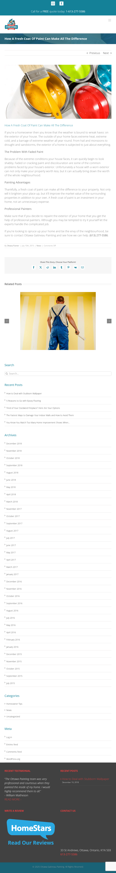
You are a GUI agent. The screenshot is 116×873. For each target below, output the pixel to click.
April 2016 (11, 632)
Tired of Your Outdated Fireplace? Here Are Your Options (33, 408)
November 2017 (14, 508)
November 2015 (14, 661)
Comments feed (14, 751)
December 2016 (14, 581)
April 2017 (11, 559)
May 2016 (11, 625)
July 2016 (10, 617)
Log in (9, 737)
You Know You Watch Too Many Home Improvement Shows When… (38, 422)
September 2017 (14, 523)
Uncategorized (13, 716)
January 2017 (12, 574)
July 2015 (10, 683)
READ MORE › (13, 799)
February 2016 (13, 639)
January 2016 (12, 646)
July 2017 (10, 538)
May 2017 (11, 552)
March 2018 (12, 501)
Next (106, 53)
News (39, 245)
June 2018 (11, 479)
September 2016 (14, 603)
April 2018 (11, 494)
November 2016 (14, 588)
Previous (94, 53)
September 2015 (14, 675)
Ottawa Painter (13, 245)
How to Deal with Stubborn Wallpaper (24, 393)
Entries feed (12, 744)
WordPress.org (13, 759)
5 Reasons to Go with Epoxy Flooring (23, 400)
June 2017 (11, 545)
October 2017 (13, 516)
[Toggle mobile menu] (109, 20)
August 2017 (12, 530)
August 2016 (12, 610)
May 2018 (11, 487)
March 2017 (12, 567)
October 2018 (13, 458)
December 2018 (14, 443)
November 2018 (14, 450)
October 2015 (13, 668)
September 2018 (14, 465)
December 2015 (14, 654)
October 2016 (13, 596)
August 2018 (12, 472)
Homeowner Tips (14, 703)
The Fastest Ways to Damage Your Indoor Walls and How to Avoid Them (40, 415)
